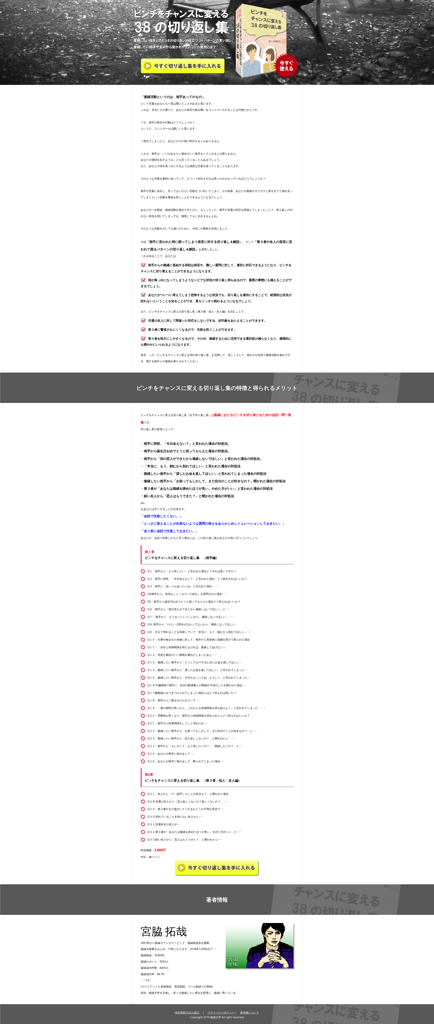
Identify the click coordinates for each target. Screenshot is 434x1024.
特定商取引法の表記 (187, 1012)
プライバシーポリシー (221, 1012)
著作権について (249, 1012)
